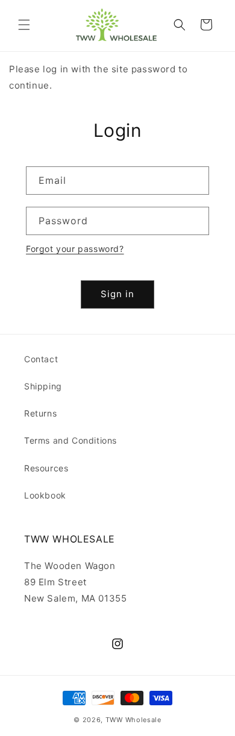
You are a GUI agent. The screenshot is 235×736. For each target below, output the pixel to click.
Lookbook (45, 495)
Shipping (43, 386)
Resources (46, 468)
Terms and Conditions (70, 440)
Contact (41, 359)
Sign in (117, 294)
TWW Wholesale (133, 720)
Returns (40, 413)
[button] (24, 24)
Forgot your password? (75, 249)
